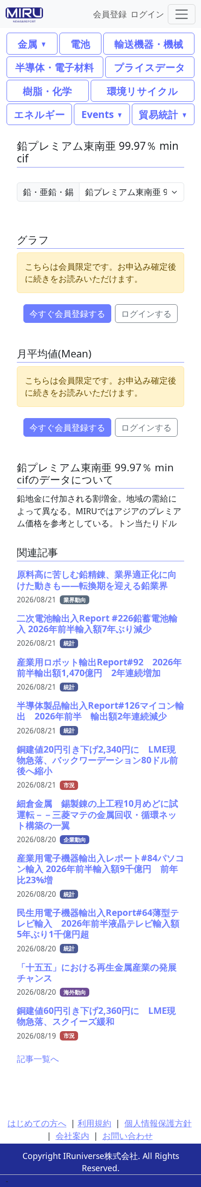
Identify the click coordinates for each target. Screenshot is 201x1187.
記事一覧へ (38, 1058)
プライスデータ (150, 67)
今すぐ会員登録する (67, 313)
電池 (80, 43)
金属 (27, 43)
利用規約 (94, 1123)
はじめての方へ (36, 1123)
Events (97, 114)
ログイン (147, 14)
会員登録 (110, 14)
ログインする (146, 313)
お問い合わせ (127, 1135)
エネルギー (39, 114)
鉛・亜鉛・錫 (48, 191)
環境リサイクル (142, 91)
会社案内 (72, 1135)
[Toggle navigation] (181, 14)
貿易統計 (158, 114)
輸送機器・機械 (149, 43)
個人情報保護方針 (158, 1123)
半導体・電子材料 (54, 67)
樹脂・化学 (47, 91)
